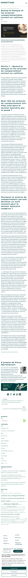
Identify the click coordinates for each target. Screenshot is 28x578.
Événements (12, 507)
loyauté (20, 510)
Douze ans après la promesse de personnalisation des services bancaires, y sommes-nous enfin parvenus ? (13, 484)
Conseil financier (20, 507)
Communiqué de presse (7, 451)
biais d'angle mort (13, 501)
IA (3, 493)
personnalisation (12, 519)
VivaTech (22, 522)
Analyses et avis (5, 428)
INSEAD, (13, 372)
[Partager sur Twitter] (14, 394)
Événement (4, 443)
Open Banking (4, 446)
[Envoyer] (24, 420)
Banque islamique (13, 510)
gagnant (2, 524)
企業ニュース (4, 463)
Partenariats (5, 517)
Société (3, 438)
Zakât (7, 524)
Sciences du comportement (8, 8)
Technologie (4, 456)
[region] (14, 565)
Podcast (3, 448)
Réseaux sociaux (19, 521)
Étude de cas (4, 436)
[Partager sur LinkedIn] (20, 394)
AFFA (24, 519)
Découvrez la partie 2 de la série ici (9, 352)
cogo (21, 501)
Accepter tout (14, 568)
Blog (17, 8)
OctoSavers (21, 512)
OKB (24, 512)
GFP (17, 519)
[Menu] (26, 3)
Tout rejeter (14, 575)
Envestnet (20, 504)
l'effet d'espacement (7, 522)
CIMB (19, 501)
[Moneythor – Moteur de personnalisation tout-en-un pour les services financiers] (7, 3)
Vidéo (2, 458)
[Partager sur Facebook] (11, 394)
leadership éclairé (16, 522)
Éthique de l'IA (6, 493)
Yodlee (5, 524)
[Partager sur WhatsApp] (8, 394)
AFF (2, 493)
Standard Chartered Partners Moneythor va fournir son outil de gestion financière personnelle (12, 402)
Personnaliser (14, 571)
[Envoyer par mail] (17, 394)
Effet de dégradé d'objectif (20, 509)
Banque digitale (5, 440)
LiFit (18, 510)
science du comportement (13, 495)
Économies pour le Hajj (5, 510)
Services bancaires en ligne (10, 514)
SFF (26, 519)
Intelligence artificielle (17, 493)
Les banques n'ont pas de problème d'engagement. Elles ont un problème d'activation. (13, 471)
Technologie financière (12, 509)
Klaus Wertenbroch (5, 367)
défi (17, 501)
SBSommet (21, 519)
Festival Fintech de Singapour (8, 521)
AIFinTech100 (11, 493)
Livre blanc (3, 461)
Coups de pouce (16, 512)
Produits (3, 453)
